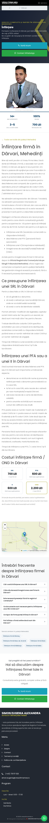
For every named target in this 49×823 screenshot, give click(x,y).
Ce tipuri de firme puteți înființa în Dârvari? (20, 615)
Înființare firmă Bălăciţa (13, 645)
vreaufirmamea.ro (27, 817)
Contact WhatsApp (26, 53)
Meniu (43, 3)
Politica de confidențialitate (15, 760)
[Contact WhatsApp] (44, 818)
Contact (7, 752)
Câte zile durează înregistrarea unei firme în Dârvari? (21, 591)
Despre (7, 749)
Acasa (6, 745)
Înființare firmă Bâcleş (11, 636)
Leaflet (24, 550)
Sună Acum (25, 45)
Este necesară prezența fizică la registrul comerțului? (20, 599)
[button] (24, 534)
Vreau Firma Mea (10, 2)
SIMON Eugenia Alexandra (21, 713)
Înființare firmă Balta (33, 645)
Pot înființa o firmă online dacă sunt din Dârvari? (19, 621)
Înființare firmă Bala (38, 641)
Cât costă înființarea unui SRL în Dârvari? (20, 584)
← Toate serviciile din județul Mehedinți (19, 139)
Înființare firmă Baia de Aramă (14, 641)
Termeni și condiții (11, 756)
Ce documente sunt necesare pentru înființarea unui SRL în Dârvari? (22, 607)
